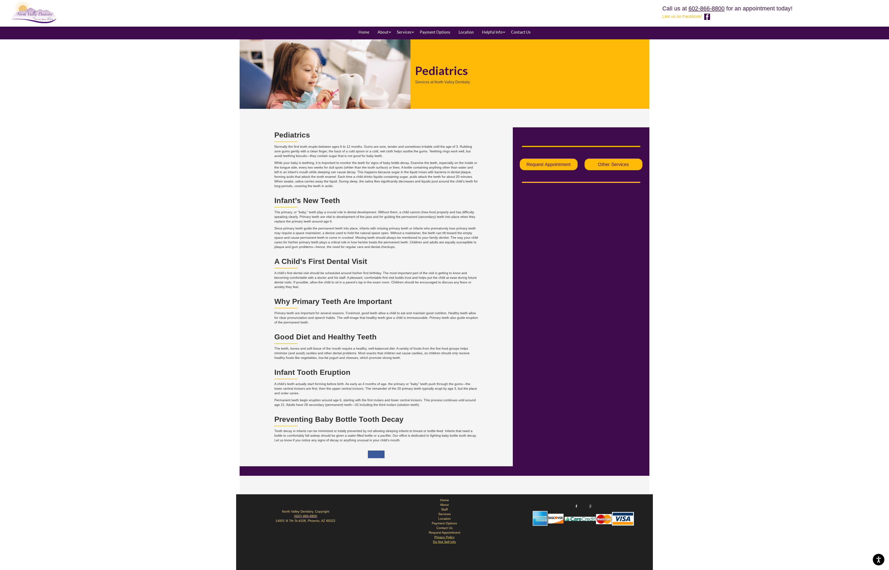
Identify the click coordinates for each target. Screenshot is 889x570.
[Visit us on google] (590, 506)
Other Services (613, 164)
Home (364, 32)
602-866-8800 (707, 8)
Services (444, 514)
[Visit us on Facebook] (707, 17)
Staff (444, 509)
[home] (33, 12)
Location (466, 32)
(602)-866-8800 (305, 516)
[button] (383, 32)
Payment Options (435, 32)
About (444, 505)
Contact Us (521, 32)
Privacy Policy (444, 537)
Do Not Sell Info (444, 542)
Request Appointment (548, 164)
